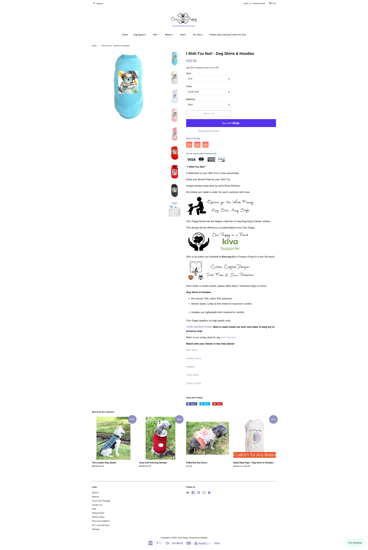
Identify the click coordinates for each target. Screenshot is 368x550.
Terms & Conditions (101, 521)
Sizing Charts (98, 513)
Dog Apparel (140, 35)
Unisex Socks (193, 383)
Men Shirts (192, 350)
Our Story (197, 35)
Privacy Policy (98, 517)
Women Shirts (193, 358)
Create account (259, 3)
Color (189, 86)
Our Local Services (100, 525)
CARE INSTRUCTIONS (199, 327)
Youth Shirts (192, 375)
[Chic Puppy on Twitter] (187, 493)
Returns (95, 496)
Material (190, 99)
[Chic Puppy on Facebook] (193, 493)
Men (155, 35)
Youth (183, 35)
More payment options (208, 130)
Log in (246, 3)
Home (125, 35)
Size (188, 73)
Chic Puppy (183, 537)
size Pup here (228, 337)
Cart (274, 3)
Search (95, 492)
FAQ (94, 509)
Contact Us (97, 505)
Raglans (190, 366)
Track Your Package (101, 501)
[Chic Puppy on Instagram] (203, 493)
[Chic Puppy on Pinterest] (198, 493)
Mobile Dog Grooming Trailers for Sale (228, 35)
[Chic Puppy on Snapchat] (209, 493)
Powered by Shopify (198, 537)
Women (169, 35)
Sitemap (95, 529)
